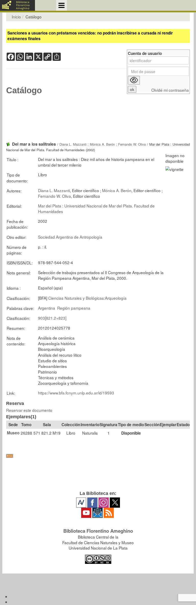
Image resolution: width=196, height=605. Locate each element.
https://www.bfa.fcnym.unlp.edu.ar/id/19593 (76, 392)
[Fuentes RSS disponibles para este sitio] (98, 456)
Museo (13, 433)
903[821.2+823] (52, 318)
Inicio (16, 16)
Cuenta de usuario (145, 53)
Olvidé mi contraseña (170, 90)
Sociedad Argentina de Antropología (70, 237)
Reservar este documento (29, 410)
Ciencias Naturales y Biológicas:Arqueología (87, 298)
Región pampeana (73, 308)
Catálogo (24, 90)
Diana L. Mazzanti (73, 144)
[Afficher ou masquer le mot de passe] (134, 80)
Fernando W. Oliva (132, 144)
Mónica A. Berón (102, 144)
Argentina (46, 308)
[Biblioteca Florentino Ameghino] (17, 5)
